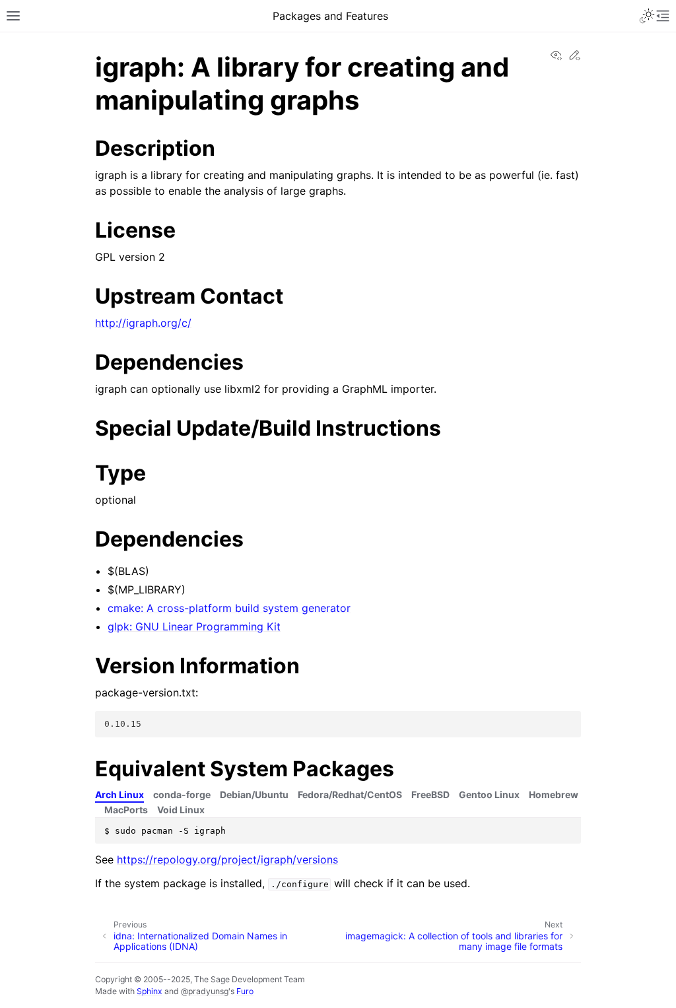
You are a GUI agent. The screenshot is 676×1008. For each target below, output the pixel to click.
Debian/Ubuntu (254, 794)
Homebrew (553, 794)
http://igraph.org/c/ (143, 322)
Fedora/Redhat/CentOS (350, 794)
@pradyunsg (204, 991)
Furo (245, 991)
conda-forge (182, 794)
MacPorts (126, 809)
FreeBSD (430, 794)
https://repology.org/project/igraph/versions (227, 859)
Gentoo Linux (489, 794)
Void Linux (181, 809)
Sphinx (149, 991)
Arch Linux (119, 794)
